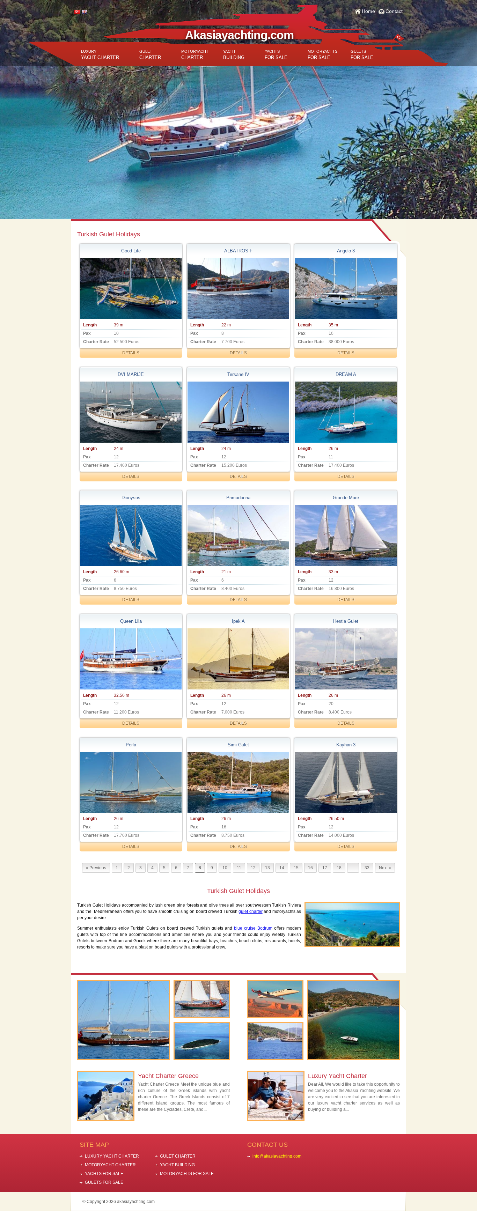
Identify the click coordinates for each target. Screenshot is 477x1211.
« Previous (96, 867)
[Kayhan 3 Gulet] (345, 782)
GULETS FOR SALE (104, 1182)
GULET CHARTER (178, 1156)
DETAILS (130, 352)
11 (239, 867)
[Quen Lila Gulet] (131, 658)
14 (281, 867)
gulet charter (250, 911)
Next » (385, 867)
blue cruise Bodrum (253, 928)
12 (253, 867)
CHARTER (150, 54)
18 (339, 867)
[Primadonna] (238, 535)
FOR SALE (276, 54)
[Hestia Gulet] (345, 658)
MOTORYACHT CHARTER (110, 1164)
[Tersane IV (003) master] (238, 412)
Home (368, 11)
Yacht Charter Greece (168, 1075)
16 (310, 867)
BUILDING (233, 54)
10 (224, 867)
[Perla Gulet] (131, 782)
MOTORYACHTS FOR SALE (187, 1173)
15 (296, 867)
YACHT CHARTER (100, 54)
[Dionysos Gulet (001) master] (131, 535)
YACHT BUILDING (177, 1164)
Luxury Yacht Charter (337, 1075)
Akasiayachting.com (239, 35)
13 (267, 867)
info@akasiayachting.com (276, 1156)
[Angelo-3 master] (345, 288)
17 (324, 867)
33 (367, 867)
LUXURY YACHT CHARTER (112, 1156)
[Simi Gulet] (238, 782)
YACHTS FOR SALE (104, 1173)
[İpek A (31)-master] (238, 658)
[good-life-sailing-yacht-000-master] (131, 288)
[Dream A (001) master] (345, 412)
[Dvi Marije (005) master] (131, 412)
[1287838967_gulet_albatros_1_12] (238, 288)
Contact (394, 11)
